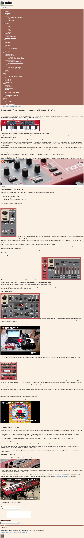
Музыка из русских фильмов (14, 67)
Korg (9, 27)
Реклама (5, 7)
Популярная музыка (10, 60)
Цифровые (8, 23)
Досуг (4, 83)
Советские (7, 35)
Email (2, 508)
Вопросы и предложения (6, 532)
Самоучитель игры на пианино (12, 92)
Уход (6, 14)
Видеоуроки (8, 94)
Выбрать (5, 98)
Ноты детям (8, 74)
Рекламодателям (17, 532)
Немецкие (7, 33)
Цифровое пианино (12, 19)
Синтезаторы (11, 20)
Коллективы (8, 45)
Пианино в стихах (9, 88)
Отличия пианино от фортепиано (15, 17)
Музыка (5, 102)
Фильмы (7, 89)
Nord (9, 29)
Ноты (4, 52)
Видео (4, 99)
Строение (7, 13)
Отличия (7, 16)
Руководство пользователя (62, 476)
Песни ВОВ (7, 70)
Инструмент (5, 10)
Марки (4, 21)
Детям (4, 73)
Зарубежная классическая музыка (16, 58)
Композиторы (8, 46)
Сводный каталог (9, 54)
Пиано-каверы (8, 101)
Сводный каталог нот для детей (15, 76)
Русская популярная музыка (14, 61)
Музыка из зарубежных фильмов (15, 69)
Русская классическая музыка (15, 57)
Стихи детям (8, 79)
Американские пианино (10, 36)
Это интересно (8, 86)
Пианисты (7, 51)
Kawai (9, 26)
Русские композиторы (13, 48)
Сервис (4, 39)
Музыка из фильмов (10, 66)
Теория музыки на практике (11, 95)
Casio (9, 24)
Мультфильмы (8, 82)
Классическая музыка (10, 55)
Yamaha (9, 32)
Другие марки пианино (10, 38)
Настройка (7, 42)
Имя (1, 506)
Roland (9, 30)
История (7, 11)
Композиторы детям (10, 77)
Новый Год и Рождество (11, 71)
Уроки (4, 91)
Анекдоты (7, 85)
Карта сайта (24, 532)
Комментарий (3, 518)
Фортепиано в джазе (10, 104)
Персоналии (6, 44)
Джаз (6, 64)
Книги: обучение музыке (11, 96)
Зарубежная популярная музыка (15, 63)
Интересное (8, 80)
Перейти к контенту (5, 1)
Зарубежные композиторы (14, 49)
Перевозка (8, 41)
